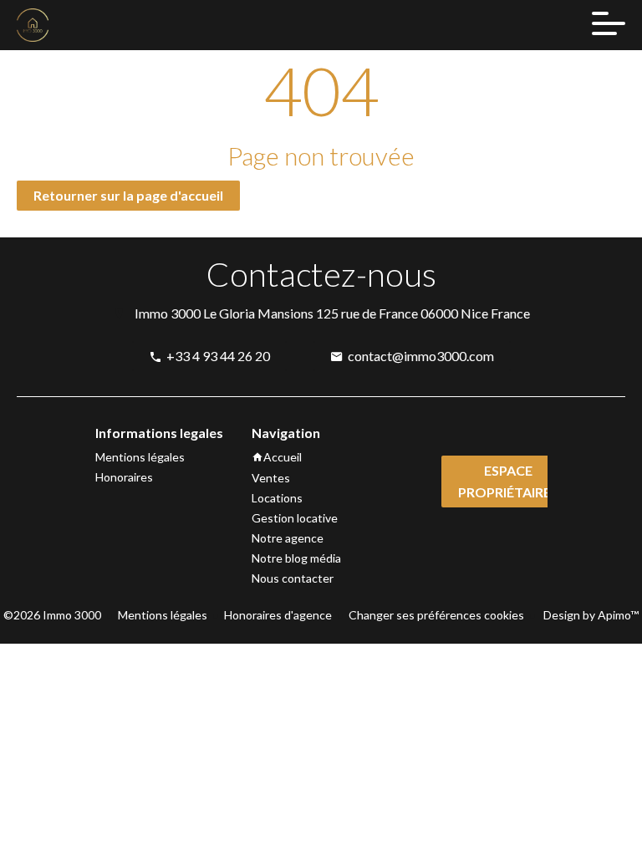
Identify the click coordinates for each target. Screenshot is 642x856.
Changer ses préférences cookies (436, 615)
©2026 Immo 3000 (52, 615)
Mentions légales (162, 615)
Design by (590, 615)
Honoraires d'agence (278, 615)
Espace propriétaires (508, 481)
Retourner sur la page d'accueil (128, 195)
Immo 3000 (168, 313)
